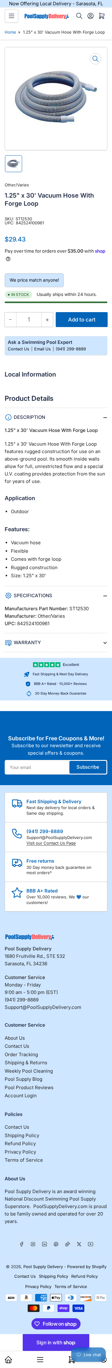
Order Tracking (21, 1054)
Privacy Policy (20, 1152)
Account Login (21, 1096)
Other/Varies (17, 184)
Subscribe (88, 767)
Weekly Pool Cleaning (29, 1071)
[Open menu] (11, 16)
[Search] (79, 16)
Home (10, 32)
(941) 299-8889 (71, 348)
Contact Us (19, 348)
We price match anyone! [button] (34, 280)
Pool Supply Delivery (43, 1266)
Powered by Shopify (86, 1266)
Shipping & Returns (26, 1063)
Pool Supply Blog (23, 1079)
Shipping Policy (22, 1135)
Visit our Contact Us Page (51, 843)
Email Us (43, 348)
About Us (15, 1038)
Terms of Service (24, 1160)
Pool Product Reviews (29, 1087)
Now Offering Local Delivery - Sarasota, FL (56, 4)
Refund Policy (20, 1143)
